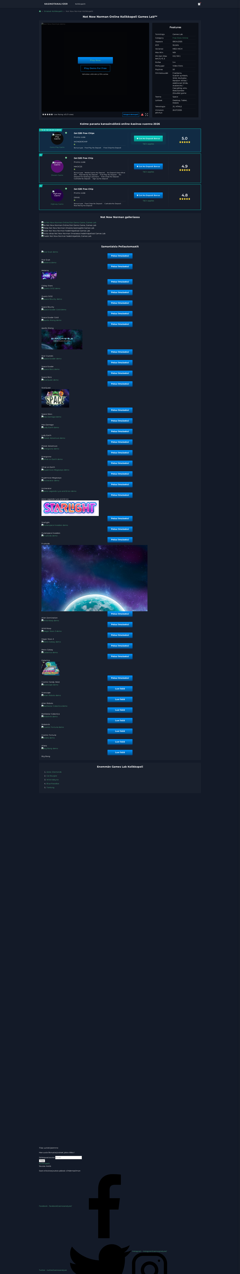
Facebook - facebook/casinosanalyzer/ (55, 1206)
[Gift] (199, 4)
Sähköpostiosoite (47, 1157)
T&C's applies (148, 144)
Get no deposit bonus (149, 138)
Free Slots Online (180, 38)
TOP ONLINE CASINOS (53, 130)
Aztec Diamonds (54, 772)
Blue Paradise (52, 783)
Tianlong (50, 787)
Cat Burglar (51, 776)
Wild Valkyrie (52, 780)
